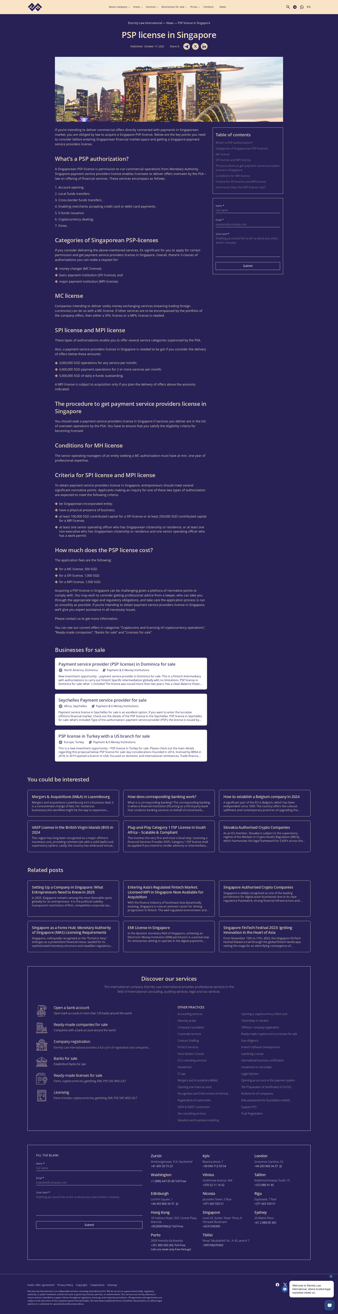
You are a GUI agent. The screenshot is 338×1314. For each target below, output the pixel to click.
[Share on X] (195, 46)
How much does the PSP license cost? (240, 187)
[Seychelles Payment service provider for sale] (131, 709)
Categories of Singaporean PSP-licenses (242, 148)
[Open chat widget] (329, 1305)
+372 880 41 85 (264, 1185)
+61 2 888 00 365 (265, 1223)
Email (220, 220)
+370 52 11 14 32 (213, 1185)
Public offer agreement (41, 1285)
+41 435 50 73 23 (162, 1166)
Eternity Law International (145, 23)
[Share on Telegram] (186, 46)
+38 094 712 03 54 (214, 1166)
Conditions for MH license (233, 176)
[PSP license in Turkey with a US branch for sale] (131, 745)
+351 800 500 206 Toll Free (168, 1245)
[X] (285, 1285)
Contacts (208, 6)
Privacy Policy (65, 1285)
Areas (136, 6)
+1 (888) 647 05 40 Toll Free (168, 1181)
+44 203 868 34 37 (266, 1166)
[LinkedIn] (301, 1285)
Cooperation (97, 1285)
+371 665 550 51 (213, 1204)
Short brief (222, 234)
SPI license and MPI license (233, 160)
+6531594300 (211, 1226)
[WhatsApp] (308, 1285)
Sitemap (112, 1285)
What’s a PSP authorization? (234, 143)
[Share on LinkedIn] (204, 46)
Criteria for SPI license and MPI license (241, 182)
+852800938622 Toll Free (167, 1226)
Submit (248, 266)
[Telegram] (293, 1285)
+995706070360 (213, 1245)
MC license (223, 154)
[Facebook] (277, 1285)
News (223, 6)
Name (220, 205)
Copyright (81, 1285)
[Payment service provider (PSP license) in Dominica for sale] (131, 673)
